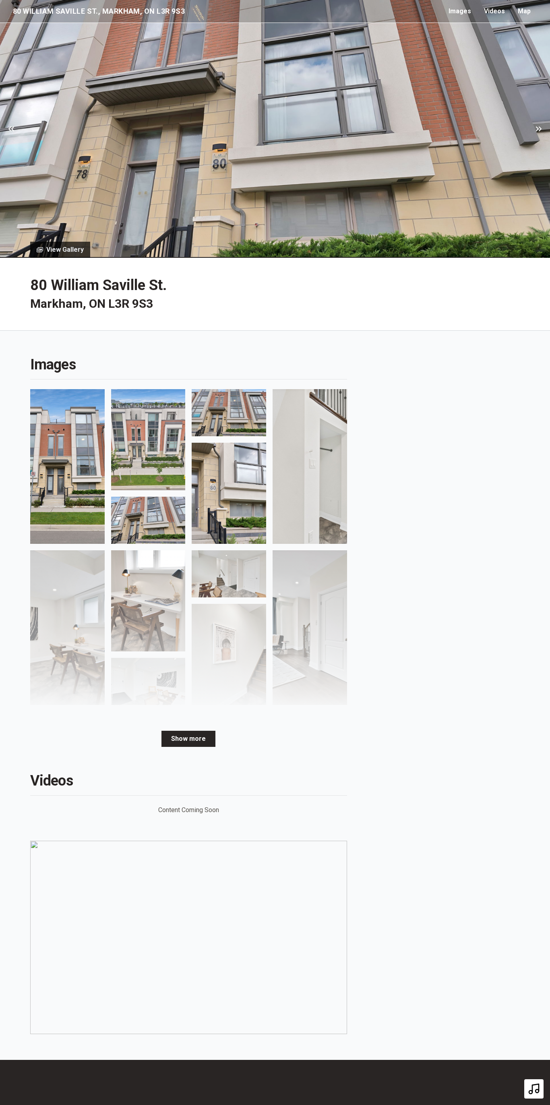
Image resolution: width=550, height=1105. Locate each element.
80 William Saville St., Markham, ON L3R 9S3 (99, 11)
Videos (494, 11)
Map (524, 11)
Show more (188, 738)
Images (460, 11)
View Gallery (65, 249)
